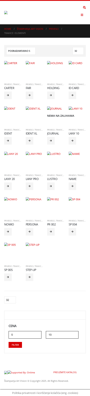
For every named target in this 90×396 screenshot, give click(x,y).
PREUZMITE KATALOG (65, 372)
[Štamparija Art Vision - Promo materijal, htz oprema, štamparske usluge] (15, 12)
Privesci (8, 84)
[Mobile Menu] (82, 14)
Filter (15, 344)
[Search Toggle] (84, 7)
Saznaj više (8, 95)
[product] (13, 69)
